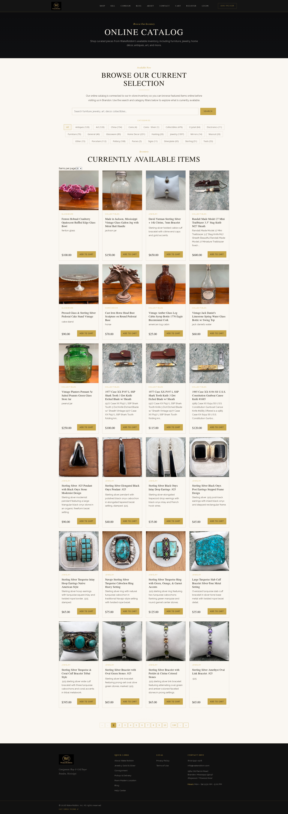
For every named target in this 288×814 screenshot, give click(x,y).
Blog (139, 6)
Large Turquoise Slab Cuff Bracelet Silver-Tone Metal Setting (206, 583)
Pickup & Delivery (122, 775)
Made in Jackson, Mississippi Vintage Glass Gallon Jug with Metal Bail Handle (122, 222)
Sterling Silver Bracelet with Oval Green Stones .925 (120, 671)
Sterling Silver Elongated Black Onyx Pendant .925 (122, 487)
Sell (113, 6)
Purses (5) (137, 141)
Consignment (121, 770)
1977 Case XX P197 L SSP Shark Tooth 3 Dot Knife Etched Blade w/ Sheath (120, 395)
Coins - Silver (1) (151, 127)
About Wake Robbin (124, 760)
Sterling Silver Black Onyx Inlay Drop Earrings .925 (163, 487)
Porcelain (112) (99, 141)
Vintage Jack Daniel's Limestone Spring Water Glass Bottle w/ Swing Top (208, 316)
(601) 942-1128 (227, 6)
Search (208, 111)
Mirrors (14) (196, 134)
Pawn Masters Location (125, 780)
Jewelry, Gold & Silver (124, 765)
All (67, 127)
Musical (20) (214, 134)
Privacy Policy (163, 760)
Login (205, 6)
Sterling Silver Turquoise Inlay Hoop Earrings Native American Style (78, 583)
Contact (164, 6)
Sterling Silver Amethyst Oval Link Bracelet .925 (208, 671)
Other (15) (80, 141)
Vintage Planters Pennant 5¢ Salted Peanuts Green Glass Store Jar (77, 395)
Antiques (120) (82, 127)
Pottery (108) (119, 141)
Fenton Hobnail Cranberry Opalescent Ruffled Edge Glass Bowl (78, 222)
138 (174, 725)
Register (191, 6)
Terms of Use (162, 765)
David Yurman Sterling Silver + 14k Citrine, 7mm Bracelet (165, 220)
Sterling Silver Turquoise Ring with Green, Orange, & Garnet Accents (165, 583)
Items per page (67, 168)
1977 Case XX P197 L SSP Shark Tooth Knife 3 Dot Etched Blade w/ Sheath (164, 395)
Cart (178, 6)
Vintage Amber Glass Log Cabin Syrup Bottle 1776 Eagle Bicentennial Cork (166, 316)
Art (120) (100, 127)
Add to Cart (86, 254)
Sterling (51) (191, 141)
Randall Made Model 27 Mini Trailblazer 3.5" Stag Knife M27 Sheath (208, 222)
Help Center (120, 790)
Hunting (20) (158, 134)
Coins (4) (133, 127)
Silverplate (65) (171, 141)
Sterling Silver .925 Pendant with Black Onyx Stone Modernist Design (77, 489)
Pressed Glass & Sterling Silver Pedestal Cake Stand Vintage (79, 314)
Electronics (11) (214, 127)
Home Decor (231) (136, 134)
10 (165, 725)
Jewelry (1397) (177, 134)
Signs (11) (153, 141)
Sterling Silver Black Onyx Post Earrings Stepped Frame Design (208, 489)
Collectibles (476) (174, 127)
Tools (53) (208, 141)
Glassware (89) (113, 134)
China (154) (116, 127)
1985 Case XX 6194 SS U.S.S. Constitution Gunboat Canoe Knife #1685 (209, 395)
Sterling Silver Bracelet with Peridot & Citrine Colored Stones (164, 673)
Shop (102, 6)
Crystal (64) (194, 127)
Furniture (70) (74, 134)
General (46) (94, 134)
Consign (126, 6)
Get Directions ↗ (69, 809)
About (150, 6)
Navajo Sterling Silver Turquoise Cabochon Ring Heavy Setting (119, 583)
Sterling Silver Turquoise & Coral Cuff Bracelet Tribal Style (76, 673)
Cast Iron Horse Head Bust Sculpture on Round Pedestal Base (120, 316)
